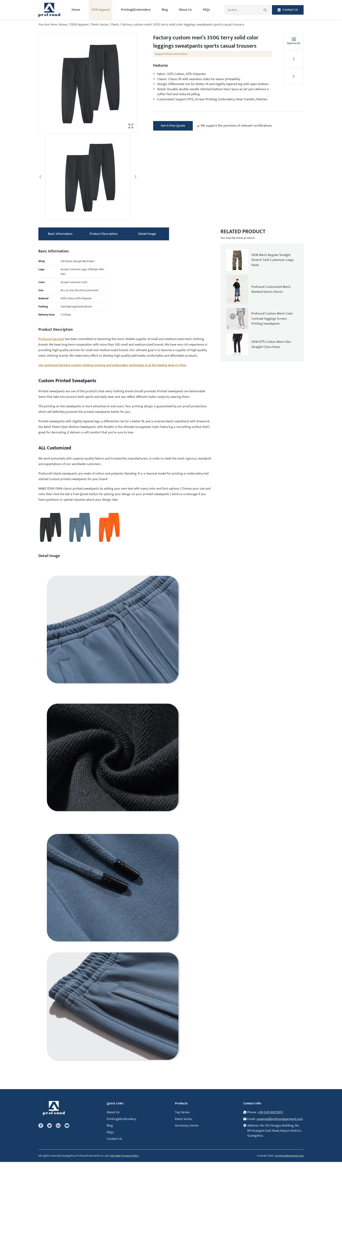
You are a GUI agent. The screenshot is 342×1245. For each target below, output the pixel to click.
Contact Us (114, 1139)
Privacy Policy (130, 1156)
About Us (185, 9)
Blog (165, 9)
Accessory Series (187, 1125)
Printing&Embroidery (136, 9)
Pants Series (99, 24)
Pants (115, 24)
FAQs (206, 9)
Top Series (182, 1112)
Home (76, 9)
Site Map (115, 1156)
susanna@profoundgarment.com (279, 1119)
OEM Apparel (79, 24)
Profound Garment (51, 339)
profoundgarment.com (289, 1156)
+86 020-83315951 (270, 1112)
